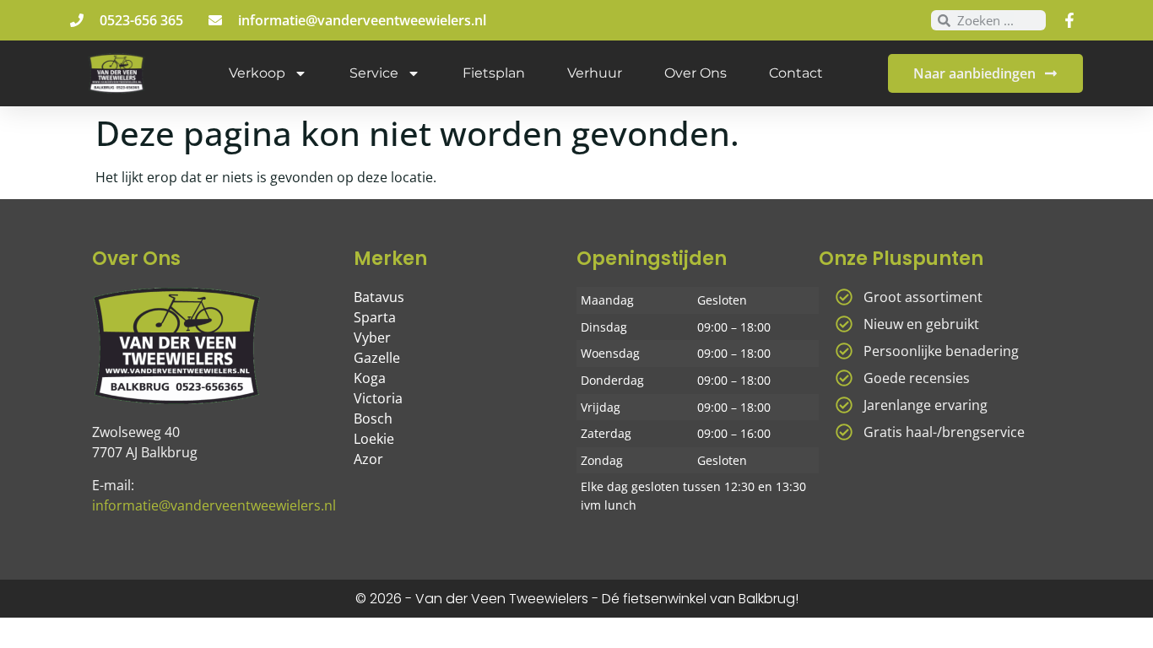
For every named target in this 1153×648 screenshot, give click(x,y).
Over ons (695, 73)
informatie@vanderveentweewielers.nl (214, 505)
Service (373, 73)
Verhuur (594, 73)
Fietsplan (494, 73)
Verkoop (257, 73)
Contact (796, 73)
